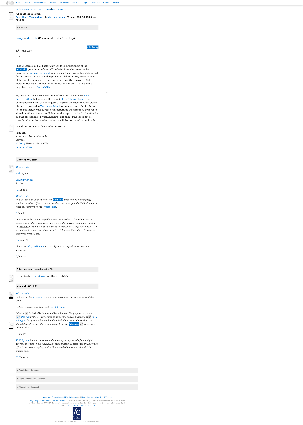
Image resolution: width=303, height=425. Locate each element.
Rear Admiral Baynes (74, 99)
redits (106, 3)
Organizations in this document (32, 379)
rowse (53, 3)
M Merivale (22, 167)
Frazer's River (44, 87)
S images (64, 3)
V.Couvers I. (39, 297)
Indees (75, 3)
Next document (45, 9)
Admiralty (92, 47)
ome (18, 3)
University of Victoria (103, 397)
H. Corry (20, 143)
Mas (85, 3)
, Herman (57, 17)
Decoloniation (40, 3)
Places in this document (29, 387)
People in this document (29, 370)
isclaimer (95, 3)
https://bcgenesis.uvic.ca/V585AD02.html (80, 405)
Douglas (42, 276)
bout (27, 3)
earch (116, 3)
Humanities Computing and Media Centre (59, 397)
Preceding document (28, 9)
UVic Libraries (87, 397)
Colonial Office (24, 147)
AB (18, 173)
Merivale (32, 38)
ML (17, 9)
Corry (19, 38)
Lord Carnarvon (24, 179)
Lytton (33, 276)
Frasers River (49, 206)
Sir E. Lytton (57, 307)
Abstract (23, 27)
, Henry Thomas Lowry (30, 17)
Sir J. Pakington (36, 246)
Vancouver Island (40, 73)
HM (18, 189)
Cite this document (59, 9)
